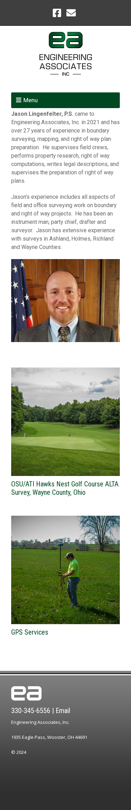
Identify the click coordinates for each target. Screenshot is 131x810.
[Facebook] (58, 13)
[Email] (71, 13)
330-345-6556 (30, 710)
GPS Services (29, 632)
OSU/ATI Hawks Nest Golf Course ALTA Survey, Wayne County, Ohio (64, 488)
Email (63, 710)
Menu (30, 100)
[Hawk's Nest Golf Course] (65, 422)
